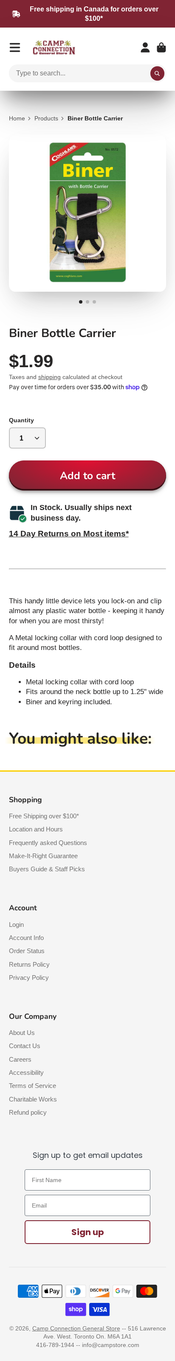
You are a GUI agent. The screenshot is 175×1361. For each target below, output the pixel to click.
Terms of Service (32, 1085)
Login (16, 924)
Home (17, 118)
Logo (54, 47)
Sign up (87, 1232)
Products (46, 118)
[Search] (157, 73)
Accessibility (26, 1072)
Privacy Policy (29, 977)
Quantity (21, 420)
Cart (161, 47)
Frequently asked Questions (48, 842)
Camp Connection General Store (76, 1328)
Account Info (26, 937)
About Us (22, 1032)
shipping (49, 377)
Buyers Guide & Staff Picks (47, 869)
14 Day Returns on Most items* (69, 533)
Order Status (27, 950)
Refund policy (28, 1112)
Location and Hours (36, 829)
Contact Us (24, 1045)
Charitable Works (33, 1099)
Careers (20, 1059)
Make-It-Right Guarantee (43, 855)
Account (145, 47)
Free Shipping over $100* (44, 816)
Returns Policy (29, 964)
